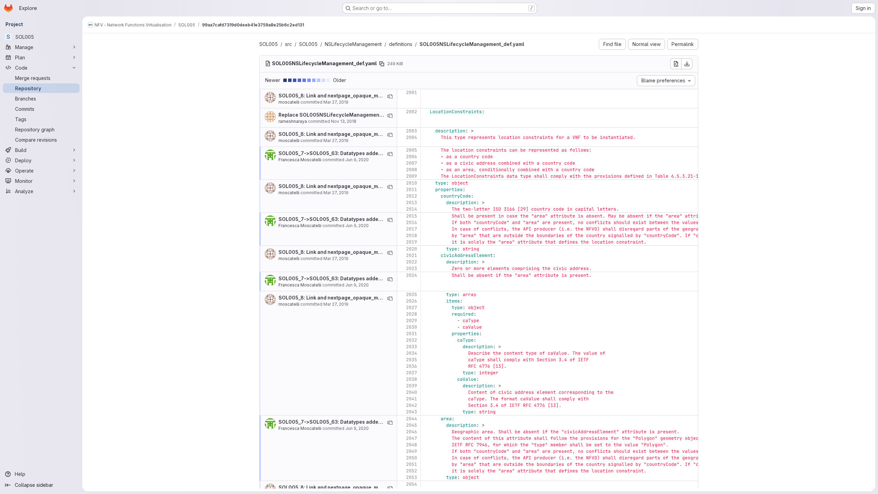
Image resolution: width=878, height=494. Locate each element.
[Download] (686, 63)
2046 (411, 432)
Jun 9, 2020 (357, 159)
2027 (411, 307)
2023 (411, 268)
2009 (411, 176)
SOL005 (268, 44)
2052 (411, 471)
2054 (411, 484)
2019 (411, 242)
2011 (411, 189)
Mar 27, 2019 (335, 102)
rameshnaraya (292, 121)
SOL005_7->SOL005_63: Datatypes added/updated (340, 153)
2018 (411, 235)
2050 (411, 458)
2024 (411, 275)
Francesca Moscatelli (299, 159)
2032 (411, 340)
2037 (411, 373)
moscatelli (288, 102)
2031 (411, 334)
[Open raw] (675, 63)
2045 (411, 425)
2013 (411, 202)
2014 (411, 209)
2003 (411, 131)
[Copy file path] (382, 64)
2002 (411, 112)
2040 (411, 392)
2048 (411, 445)
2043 (411, 412)
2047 (411, 438)
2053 (411, 477)
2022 (411, 262)
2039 (411, 386)
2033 (411, 347)
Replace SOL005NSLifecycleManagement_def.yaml (341, 115)
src (288, 44)
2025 (411, 294)
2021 (411, 255)
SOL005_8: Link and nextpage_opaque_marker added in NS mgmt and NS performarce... (384, 95)
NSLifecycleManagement (353, 44)
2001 (411, 92)
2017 (411, 229)
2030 (411, 327)
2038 (411, 379)
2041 (411, 399)
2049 (411, 451)
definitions (400, 44)
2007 (411, 163)
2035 (411, 360)
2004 (411, 137)
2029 (411, 321)
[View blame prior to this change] (390, 96)
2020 (411, 249)
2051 (411, 464)
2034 (411, 353)
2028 (411, 314)
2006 (411, 157)
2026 (411, 301)
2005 (411, 150)
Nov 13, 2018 (343, 121)
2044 (411, 419)
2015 (411, 216)
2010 (411, 183)
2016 (411, 222)
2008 (411, 170)
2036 (411, 366)
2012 (411, 196)
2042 (411, 405)
